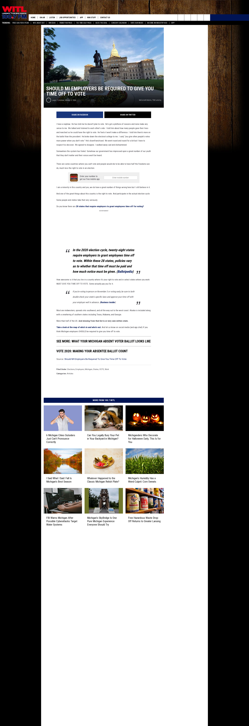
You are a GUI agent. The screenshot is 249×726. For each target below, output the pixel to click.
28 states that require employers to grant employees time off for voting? (109, 206)
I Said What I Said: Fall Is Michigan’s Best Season (59, 480)
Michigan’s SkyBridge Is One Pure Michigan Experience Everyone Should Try (102, 521)
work (107, 369)
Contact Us (105, 17)
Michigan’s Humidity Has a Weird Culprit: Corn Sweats (142, 480)
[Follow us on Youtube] (207, 17)
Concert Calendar (119, 23)
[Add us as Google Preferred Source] (187, 17)
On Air (42, 17)
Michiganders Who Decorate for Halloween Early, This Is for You (144, 439)
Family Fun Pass (66, 23)
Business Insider (107, 302)
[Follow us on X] (200, 17)
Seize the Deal (101, 23)
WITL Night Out (39, 23)
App (173, 23)
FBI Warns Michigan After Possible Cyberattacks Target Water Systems (61, 521)
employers (79, 369)
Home (33, 17)
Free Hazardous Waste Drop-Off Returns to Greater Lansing (144, 519)
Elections (71, 369)
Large (54, 100)
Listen (52, 17)
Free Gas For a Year (20, 23)
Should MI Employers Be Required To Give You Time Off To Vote (95, 359)
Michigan (88, 369)
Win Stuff (91, 17)
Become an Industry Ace (157, 23)
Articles (70, 374)
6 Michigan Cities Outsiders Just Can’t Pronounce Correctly (60, 439)
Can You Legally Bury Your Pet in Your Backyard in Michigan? (103, 437)
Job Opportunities (67, 17)
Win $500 (52, 23)
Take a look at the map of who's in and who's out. (78, 327)
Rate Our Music (137, 23)
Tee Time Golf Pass (83, 23)
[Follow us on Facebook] (194, 17)
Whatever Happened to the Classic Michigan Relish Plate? (103, 480)
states (96, 369)
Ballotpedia (124, 271)
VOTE (101, 369)
